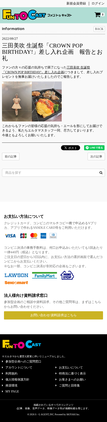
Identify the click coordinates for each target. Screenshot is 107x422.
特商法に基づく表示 (72, 373)
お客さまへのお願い (72, 379)
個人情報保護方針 (17, 379)
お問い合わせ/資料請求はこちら (53, 315)
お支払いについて (71, 367)
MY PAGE (12, 391)
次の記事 (96, 156)
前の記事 (11, 156)
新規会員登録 (76, 3)
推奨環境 (11, 385)
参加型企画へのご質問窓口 (23, 361)
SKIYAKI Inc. (73, 414)
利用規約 (11, 373)
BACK (99, 29)
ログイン (98, 3)
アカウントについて (18, 367)
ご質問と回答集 (69, 385)
